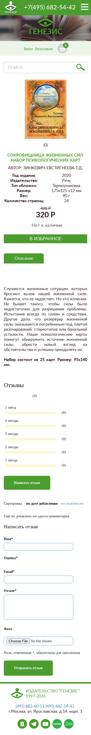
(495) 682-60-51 (30, 706)
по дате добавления (42, 503)
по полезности (72, 503)
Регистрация (44, 48)
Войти (28, 48)
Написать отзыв (27, 483)
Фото (8, 629)
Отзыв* (10, 591)
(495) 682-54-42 (60, 706)
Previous (32, 112)
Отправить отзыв (28, 668)
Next (59, 107)
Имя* (8, 539)
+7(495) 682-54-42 (50, 8)
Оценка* (11, 558)
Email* (9, 572)
